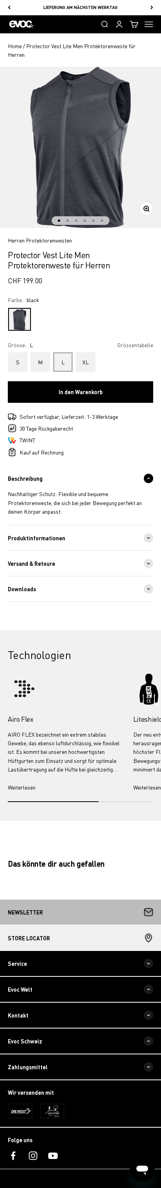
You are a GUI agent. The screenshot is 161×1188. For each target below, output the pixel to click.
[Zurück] (9, 7)
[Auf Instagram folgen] (33, 1155)
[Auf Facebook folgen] (13, 1155)
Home (15, 45)
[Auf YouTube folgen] (53, 1155)
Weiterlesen (22, 787)
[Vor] (151, 7)
